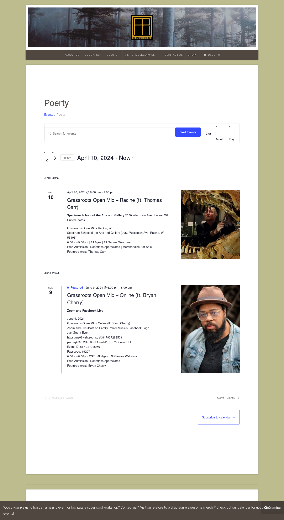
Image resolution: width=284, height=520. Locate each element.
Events (48, 114)
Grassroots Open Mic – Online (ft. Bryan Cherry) (111, 298)
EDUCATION (93, 54)
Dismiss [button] (274, 508)
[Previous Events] (46, 160)
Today (67, 157)
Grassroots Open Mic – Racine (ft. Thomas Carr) (114, 203)
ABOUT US (72, 54)
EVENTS (112, 54)
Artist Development (141, 54)
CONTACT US (174, 54)
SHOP (192, 54)
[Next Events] (54, 158)
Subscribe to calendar (216, 417)
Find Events (187, 132)
